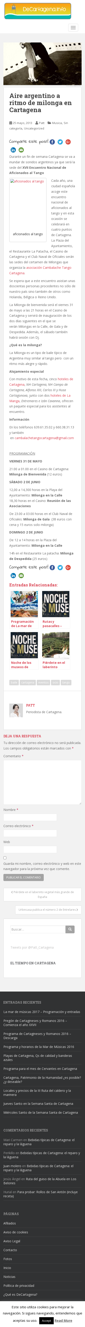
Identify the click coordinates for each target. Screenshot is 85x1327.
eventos (43, 682)
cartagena (27, 682)
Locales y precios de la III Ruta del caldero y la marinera (37, 1092)
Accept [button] (46, 1321)
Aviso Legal (11, 1241)
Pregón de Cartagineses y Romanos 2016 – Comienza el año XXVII (35, 1022)
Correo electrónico (18, 826)
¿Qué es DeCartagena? (20, 1294)
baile (14, 682)
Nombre (10, 809)
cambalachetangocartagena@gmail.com (44, 438)
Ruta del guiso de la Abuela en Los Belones (39, 1181)
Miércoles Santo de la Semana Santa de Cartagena (40, 1112)
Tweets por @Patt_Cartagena (32, 947)
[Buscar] (70, 929)
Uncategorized (34, 128)
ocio (55, 682)
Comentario (13, 756)
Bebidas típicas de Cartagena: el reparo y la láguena (39, 1142)
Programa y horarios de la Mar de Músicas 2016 (38, 1047)
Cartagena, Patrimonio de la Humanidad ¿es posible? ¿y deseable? (42, 1079)
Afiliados (9, 1223)
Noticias (9, 1276)
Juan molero (12, 1166)
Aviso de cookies (15, 1232)
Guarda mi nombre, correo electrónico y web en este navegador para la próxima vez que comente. (42, 866)
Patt (41, 123)
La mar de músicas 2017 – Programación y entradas (41, 1012)
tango (66, 682)
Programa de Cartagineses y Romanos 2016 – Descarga (37, 1036)
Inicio (7, 1268)
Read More (63, 1320)
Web (6, 842)
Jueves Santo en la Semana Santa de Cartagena (38, 1103)
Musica (57, 123)
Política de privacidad (18, 1285)
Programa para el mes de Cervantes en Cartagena (40, 1068)
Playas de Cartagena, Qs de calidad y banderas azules (37, 1057)
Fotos (7, 1259)
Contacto (10, 1250)
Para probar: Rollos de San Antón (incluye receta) (40, 1194)
